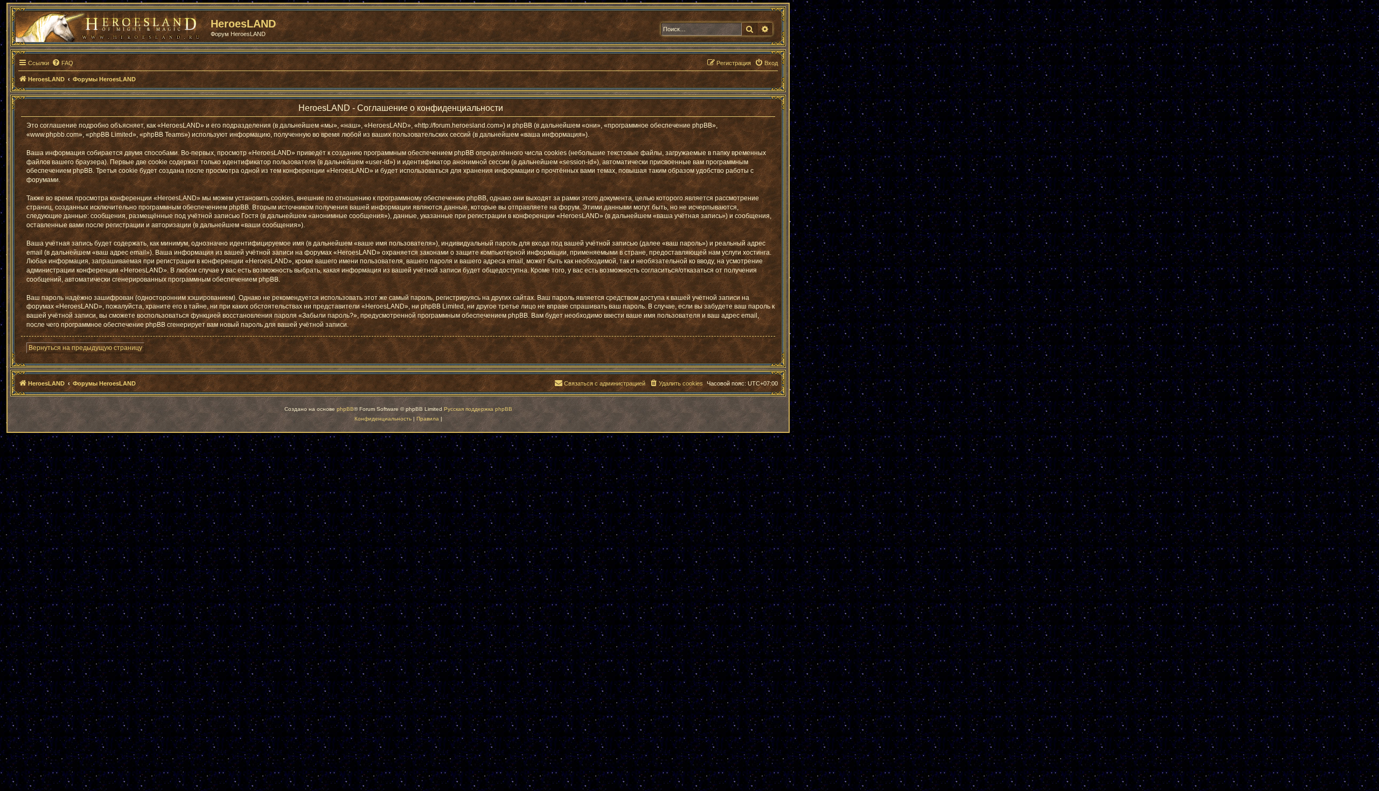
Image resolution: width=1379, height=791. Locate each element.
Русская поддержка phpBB (478, 409)
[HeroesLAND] (110, 24)
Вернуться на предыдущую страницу (85, 348)
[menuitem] (62, 63)
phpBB (345, 409)
